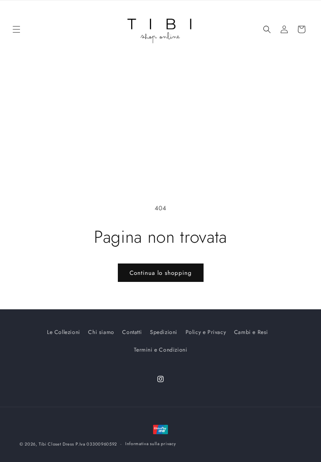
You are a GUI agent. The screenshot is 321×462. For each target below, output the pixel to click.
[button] (16, 29)
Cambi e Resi (251, 332)
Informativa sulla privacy (150, 443)
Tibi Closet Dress (56, 444)
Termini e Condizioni (161, 350)
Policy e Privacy (206, 332)
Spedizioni (163, 332)
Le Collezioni (63, 332)
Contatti (132, 332)
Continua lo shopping (161, 273)
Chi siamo (101, 332)
